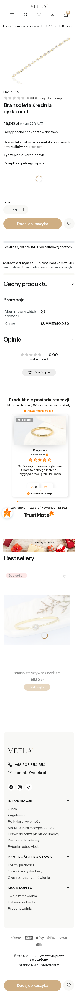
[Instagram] (19, 787)
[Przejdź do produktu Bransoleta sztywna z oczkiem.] (37, 620)
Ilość (7, 202)
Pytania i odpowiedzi (24, 846)
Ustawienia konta (21, 902)
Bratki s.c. (11, 91)
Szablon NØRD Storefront (37, 965)
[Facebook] (11, 787)
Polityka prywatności (24, 821)
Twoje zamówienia (22, 896)
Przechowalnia (20, 908)
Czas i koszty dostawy (25, 871)
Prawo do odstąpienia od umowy (33, 834)
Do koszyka (37, 687)
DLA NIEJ (50, 25)
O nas (12, 809)
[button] (24, 410)
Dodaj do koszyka (32, 223)
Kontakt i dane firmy (23, 840)
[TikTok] (28, 787)
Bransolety (68, 25)
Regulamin (16, 815)
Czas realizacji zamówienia (29, 877)
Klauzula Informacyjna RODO (31, 827)
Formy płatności (21, 865)
